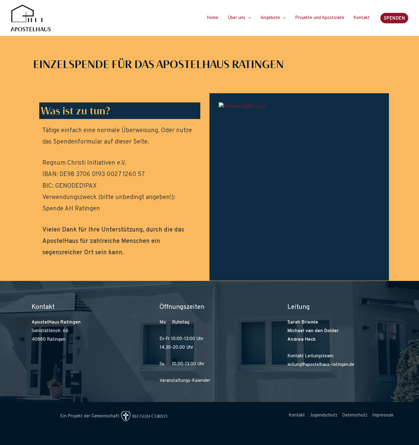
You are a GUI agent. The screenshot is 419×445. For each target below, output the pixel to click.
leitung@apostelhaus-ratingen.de (320, 365)
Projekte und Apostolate (319, 18)
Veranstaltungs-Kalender (185, 381)
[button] (394, 18)
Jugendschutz (323, 415)
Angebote (270, 18)
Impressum (383, 415)
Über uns (236, 18)
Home (212, 18)
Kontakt (361, 18)
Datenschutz (354, 415)
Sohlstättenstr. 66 (50, 331)
